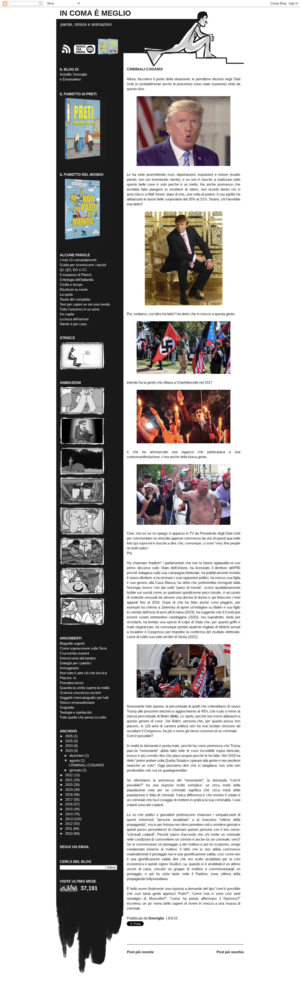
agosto (74, 760)
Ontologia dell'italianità (76, 280)
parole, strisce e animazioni (86, 24)
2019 (69, 790)
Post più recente (140, 952)
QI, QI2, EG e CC (73, 270)
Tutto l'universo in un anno (79, 309)
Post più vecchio (230, 952)
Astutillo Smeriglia (73, 74)
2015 (69, 809)
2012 (69, 824)
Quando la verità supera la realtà (84, 688)
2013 (69, 819)
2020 (69, 785)
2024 (69, 746)
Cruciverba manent (74, 653)
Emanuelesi (72, 79)
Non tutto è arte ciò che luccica (83, 673)
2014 (69, 814)
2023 (69, 751)
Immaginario (69, 668)
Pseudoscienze (71, 683)
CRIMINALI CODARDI (86, 765)
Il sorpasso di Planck (76, 275)
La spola (66, 294)
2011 (68, 828)
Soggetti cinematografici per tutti (84, 698)
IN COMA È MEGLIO (95, 13)
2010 (69, 833)
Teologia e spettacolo (76, 712)
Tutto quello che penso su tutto (83, 717)
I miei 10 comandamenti (78, 260)
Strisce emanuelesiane (77, 702)
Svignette (67, 707)
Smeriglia (156, 918)
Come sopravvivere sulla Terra (83, 648)
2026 (69, 736)
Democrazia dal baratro (78, 658)
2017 (69, 799)
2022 (69, 775)
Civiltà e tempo (71, 285)
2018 (69, 794)
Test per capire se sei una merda (85, 304)
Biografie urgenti (72, 643)
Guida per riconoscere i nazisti (83, 265)
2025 (69, 741)
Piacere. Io (68, 678)
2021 (69, 780)
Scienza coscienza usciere (80, 693)
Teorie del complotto (75, 299)
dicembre (76, 756)
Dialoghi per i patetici (75, 663)
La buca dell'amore (74, 319)
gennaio (75, 770)
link (174, 716)
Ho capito (67, 314)
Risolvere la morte (74, 289)
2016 (69, 804)
